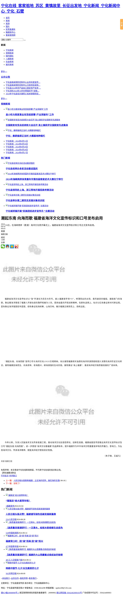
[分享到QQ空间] (12, 246)
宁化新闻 (9, 50)
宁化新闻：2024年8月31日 (17, 141)
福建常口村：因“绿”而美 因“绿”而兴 (24, 541)
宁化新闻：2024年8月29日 (17, 147)
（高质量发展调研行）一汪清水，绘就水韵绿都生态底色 (34, 527)
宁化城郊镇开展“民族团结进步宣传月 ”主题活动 (30, 211)
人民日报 (12, 519)
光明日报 (12, 573)
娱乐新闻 (9, 65)
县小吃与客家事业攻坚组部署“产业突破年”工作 (30, 114)
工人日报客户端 (15, 560)
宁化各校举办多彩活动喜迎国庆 (22, 168)
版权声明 (24, 578)
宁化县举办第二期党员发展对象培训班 (25, 200)
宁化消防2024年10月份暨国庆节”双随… (22, 91)
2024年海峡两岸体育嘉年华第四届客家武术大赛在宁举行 (34, 179)
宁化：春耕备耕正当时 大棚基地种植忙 (25, 136)
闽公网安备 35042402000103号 (69, 593)
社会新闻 (9, 62)
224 (7, 519)
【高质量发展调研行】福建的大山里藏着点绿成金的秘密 (34, 555)
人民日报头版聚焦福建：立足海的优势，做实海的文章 (36, 480)
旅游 (8, 24)
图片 (8, 26)
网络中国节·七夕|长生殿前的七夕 (22, 568)
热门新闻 (5, 158)
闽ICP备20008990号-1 (10, 593)
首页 (8, 18)
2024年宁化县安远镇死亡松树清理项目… (23, 94)
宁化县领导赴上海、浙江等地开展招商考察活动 (30, 190)
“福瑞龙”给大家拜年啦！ (18, 500)
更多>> (4, 72)
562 (7, 573)
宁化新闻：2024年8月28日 (17, 150)
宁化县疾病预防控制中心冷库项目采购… (23, 85)
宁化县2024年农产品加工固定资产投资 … (23, 88)
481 (7, 560)
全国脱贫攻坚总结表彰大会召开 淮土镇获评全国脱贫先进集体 (37, 125)
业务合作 (15, 578)
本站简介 (6, 578)
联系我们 (33, 578)
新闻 (8, 21)
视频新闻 (9, 53)
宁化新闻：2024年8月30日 (17, 144)
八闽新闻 (9, 59)
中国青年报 (13, 546)
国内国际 (9, 56)
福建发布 (10, 506)
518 (7, 533)
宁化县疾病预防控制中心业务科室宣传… (23, 82)
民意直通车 (10, 29)
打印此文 (5, 476)
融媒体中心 (10, 32)
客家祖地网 (10, 35)
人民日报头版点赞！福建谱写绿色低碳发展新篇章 (31, 514)
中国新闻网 (13, 533)
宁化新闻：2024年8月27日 (17, 153)
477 (7, 546)
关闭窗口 (13, 476)
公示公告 (5, 77)
